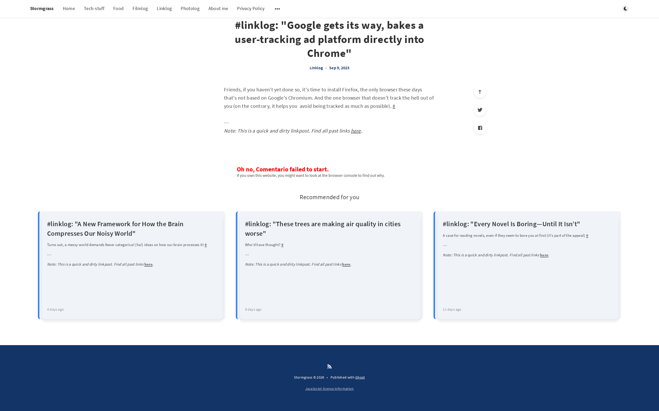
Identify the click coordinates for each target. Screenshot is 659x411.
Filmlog (140, 8)
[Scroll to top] (480, 91)
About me (218, 8)
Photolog (190, 8)
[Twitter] (480, 109)
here (356, 130)
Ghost (360, 377)
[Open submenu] (277, 9)
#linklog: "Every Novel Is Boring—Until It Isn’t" (511, 224)
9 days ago (253, 309)
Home (69, 8)
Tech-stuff (94, 8)
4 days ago (55, 309)
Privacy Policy (250, 8)
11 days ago (452, 309)
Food (118, 8)
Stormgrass (42, 8)
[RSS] (329, 366)
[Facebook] (480, 127)
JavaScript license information (329, 388)
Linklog (164, 8)
